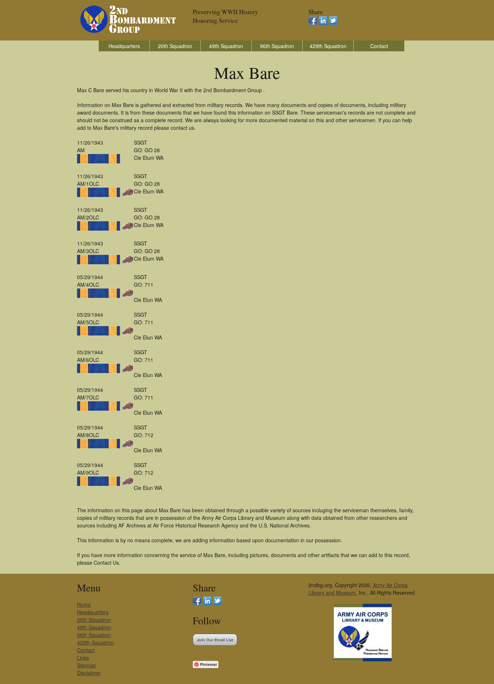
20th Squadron (175, 46)
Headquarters (124, 46)
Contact (379, 46)
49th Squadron (226, 46)
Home (84, 604)
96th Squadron (277, 46)
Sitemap (86, 665)
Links (83, 657)
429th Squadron (328, 46)
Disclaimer (89, 672)
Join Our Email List (215, 639)
